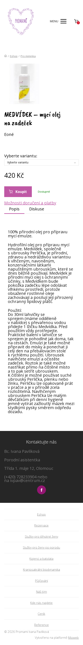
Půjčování (41, 581)
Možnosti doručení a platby (30, 203)
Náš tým (41, 592)
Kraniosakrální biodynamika (41, 569)
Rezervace (41, 525)
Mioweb (73, 637)
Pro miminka (28, 56)
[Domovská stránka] (5, 56)
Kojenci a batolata (41, 559)
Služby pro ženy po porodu (41, 547)
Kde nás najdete (41, 603)
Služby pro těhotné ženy (41, 536)
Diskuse (36, 209)
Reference (41, 625)
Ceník (41, 614)
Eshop (14, 56)
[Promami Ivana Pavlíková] (21, 21)
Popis (14, 209)
